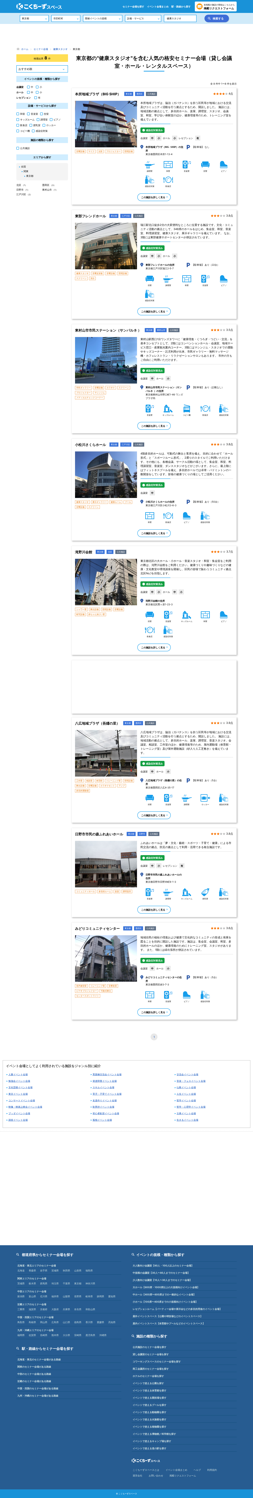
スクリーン (81, 278)
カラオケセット (107, 785)
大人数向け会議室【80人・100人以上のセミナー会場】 (163, 1265)
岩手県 (43, 1270)
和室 (22, 113)
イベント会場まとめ (158, 6)
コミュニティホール (85, 891)
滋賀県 (32, 1309)
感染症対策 (42, 130)
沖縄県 (103, 1335)
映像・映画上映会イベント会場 (25, 1106)
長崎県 (43, 1335)
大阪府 (55, 1309)
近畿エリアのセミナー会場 (31, 1304)
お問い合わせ (156, 1475)
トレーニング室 (113, 780)
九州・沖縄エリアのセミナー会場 (35, 1330)
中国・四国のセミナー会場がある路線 (37, 1388)
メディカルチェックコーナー (89, 397)
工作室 (79, 780)
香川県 (89, 1322)
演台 (92, 278)
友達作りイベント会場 (105, 1100)
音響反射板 (97, 273)
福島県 (89, 1270)
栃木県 (32, 1283)
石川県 (43, 1296)
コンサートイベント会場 (21, 1100)
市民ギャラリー (83, 387)
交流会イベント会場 (187, 1074)
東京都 (129, 94)
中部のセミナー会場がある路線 (34, 1373)
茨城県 (21, 1283)
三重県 (21, 1309)
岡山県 (43, 1322)
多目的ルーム (105, 891)
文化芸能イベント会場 (20, 1087)
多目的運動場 (82, 790)
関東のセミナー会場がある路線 (34, 1366)
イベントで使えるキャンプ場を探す (152, 1441)
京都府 (43, 1309)
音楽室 (34, 113)
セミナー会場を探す (133, 6)
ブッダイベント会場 (19, 1113)
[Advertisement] (126, 35)
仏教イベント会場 (186, 1087)
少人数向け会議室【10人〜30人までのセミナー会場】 (162, 1279)
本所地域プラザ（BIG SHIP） (98, 94)
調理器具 (127, 891)
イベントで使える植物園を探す (149, 1426)
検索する (218, 18)
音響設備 (80, 151)
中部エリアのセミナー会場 (31, 1291)
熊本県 (55, 1335)
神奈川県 (90, 1283)
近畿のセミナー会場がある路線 (34, 1381)
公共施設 (151, 94)
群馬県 (43, 1283)
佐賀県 (32, 1335)
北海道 (21, 1270)
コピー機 (25, 130)
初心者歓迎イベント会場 (106, 1113)
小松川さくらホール (90, 445)
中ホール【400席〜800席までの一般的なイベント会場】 (164, 1294)
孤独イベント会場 (102, 1119)
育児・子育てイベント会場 (107, 1093)
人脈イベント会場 (18, 1074)
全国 (23, 166)
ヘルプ (197, 1469)
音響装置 (113, 986)
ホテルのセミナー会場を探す (148, 1375)
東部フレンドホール (90, 216)
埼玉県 (55, 1283)
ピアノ (57, 119)
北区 (110, 552)
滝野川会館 (83, 552)
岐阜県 (89, 1296)
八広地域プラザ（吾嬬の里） (97, 723)
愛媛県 (100, 1322)
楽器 (117, 891)
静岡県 (100, 1296)
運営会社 (137, 1475)
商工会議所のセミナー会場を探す (151, 1368)
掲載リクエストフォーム (183, 1475)
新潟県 (21, 1296)
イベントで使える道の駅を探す (149, 1448)
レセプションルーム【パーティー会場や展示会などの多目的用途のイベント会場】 (177, 1308)
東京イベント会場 (18, 1093)
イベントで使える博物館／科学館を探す (154, 1433)
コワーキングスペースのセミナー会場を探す (157, 1361)
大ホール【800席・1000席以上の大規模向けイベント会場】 (166, 1287)
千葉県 (66, 1283)
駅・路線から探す (181, 6)
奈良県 (77, 1309)
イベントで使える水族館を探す (149, 1419)
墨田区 (139, 94)
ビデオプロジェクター (86, 991)
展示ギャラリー (99, 502)
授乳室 (36, 125)
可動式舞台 (106, 991)
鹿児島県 (90, 1335)
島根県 (32, 1322)
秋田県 (66, 1270)
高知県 (111, 1322)
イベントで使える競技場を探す (149, 1397)
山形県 (77, 1270)
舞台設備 (94, 609)
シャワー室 (81, 609)
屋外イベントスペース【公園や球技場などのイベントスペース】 (168, 1316)
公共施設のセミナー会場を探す (149, 1347)
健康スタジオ (82, 273)
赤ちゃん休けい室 (96, 614)
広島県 (55, 1322)
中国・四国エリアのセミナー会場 (35, 1317)
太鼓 (100, 151)
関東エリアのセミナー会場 (31, 1278)
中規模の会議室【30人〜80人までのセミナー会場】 (161, 1272)
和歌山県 (90, 1309)
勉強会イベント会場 (19, 1080)
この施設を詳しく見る (153, 197)
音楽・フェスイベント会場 (191, 1080)
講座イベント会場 (18, 1119)
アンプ (122, 785)
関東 (26, 171)
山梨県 (66, 1296)
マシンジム (99, 392)
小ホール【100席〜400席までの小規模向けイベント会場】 (165, 1301)
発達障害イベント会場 (105, 1080)
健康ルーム (116, 502)
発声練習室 (81, 986)
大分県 (66, 1335)
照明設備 (128, 151)
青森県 (32, 1270)
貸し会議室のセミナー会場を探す (151, 1354)
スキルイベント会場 (103, 1087)
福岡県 (21, 1335)
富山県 (32, 1296)
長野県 (77, 1296)
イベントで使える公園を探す (148, 1383)
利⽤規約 (212, 1469)
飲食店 (23, 125)
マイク (91, 151)
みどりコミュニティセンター (97, 928)
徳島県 (77, 1322)
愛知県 (111, 1296)
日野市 (142, 834)
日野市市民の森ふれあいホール (99, 834)
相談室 (89, 780)
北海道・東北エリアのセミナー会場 (36, 1265)
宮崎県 (77, 1335)
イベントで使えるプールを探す (149, 1404)
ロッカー (51, 125)
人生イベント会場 (186, 1093)
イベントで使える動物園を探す (149, 1412)
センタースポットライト (87, 996)
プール (128, 502)
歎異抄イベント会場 (103, 1106)
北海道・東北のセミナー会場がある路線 (39, 1359)
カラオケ (111, 387)
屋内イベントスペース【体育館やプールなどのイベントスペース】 (169, 1323)
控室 (46, 113)
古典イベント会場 (186, 1113)
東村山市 (161, 330)
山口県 (66, 1322)
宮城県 (55, 1270)
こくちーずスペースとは (146, 1469)
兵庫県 (66, 1309)
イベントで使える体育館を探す (149, 1390)
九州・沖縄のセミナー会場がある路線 (37, 1395)
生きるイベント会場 (187, 1119)
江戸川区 (126, 216)
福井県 (55, 1296)
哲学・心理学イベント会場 (191, 1106)
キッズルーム (27, 119)
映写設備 (80, 614)
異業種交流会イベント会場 (107, 1074)
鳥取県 (21, 1322)
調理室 (44, 119)
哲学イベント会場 (186, 1100)
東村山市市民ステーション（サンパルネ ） (108, 330)
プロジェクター (113, 151)
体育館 (99, 780)
